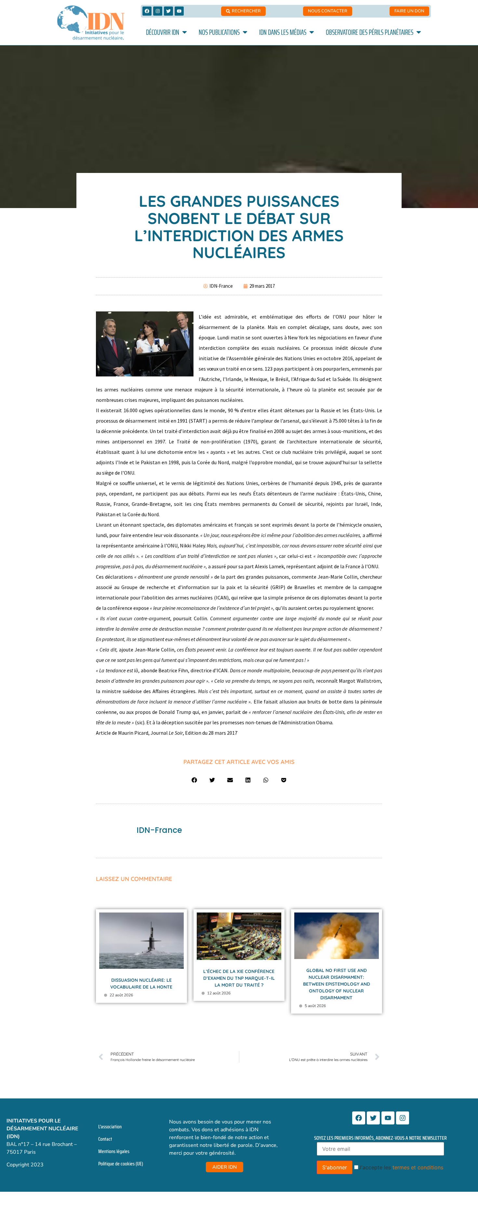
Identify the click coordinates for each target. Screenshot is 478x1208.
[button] (194, 780)
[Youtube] (179, 11)
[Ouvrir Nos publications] (245, 32)
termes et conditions (417, 1167)
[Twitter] (168, 11)
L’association (110, 1127)
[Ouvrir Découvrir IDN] (184, 32)
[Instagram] (157, 11)
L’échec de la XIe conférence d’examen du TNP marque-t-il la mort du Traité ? (239, 978)
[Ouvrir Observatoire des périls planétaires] (418, 32)
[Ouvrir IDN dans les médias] (311, 32)
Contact (105, 1139)
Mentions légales (113, 1151)
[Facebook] (147, 11)
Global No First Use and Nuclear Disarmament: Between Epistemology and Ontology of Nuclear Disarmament (336, 984)
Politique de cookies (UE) (120, 1164)
